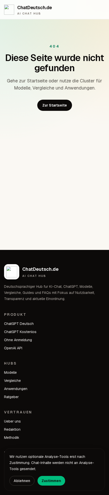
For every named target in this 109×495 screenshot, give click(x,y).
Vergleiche (12, 380)
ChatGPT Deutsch (19, 323)
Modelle (10, 372)
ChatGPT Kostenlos (20, 331)
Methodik (11, 437)
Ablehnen (22, 480)
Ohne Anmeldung (18, 340)
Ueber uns (12, 421)
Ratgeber (11, 397)
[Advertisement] (54, 192)
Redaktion (12, 429)
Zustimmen (51, 480)
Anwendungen (15, 388)
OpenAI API (13, 348)
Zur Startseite (54, 105)
